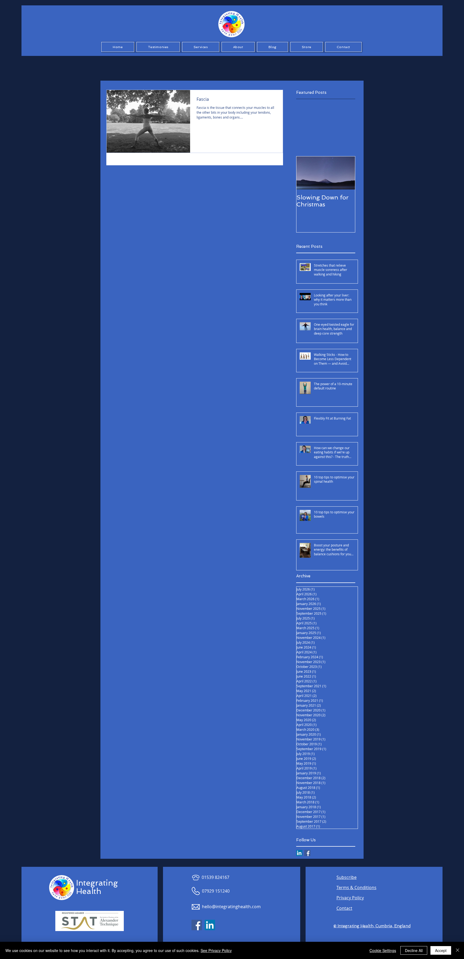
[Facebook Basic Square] (307, 853)
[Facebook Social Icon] (196, 925)
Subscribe (346, 877)
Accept (441, 950)
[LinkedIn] (299, 853)
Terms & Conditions (356, 887)
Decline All (414, 950)
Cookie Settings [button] (382, 950)
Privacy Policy (350, 898)
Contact (344, 908)
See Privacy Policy (216, 950)
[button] (158, 47)
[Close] (457, 950)
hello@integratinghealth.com (231, 907)
